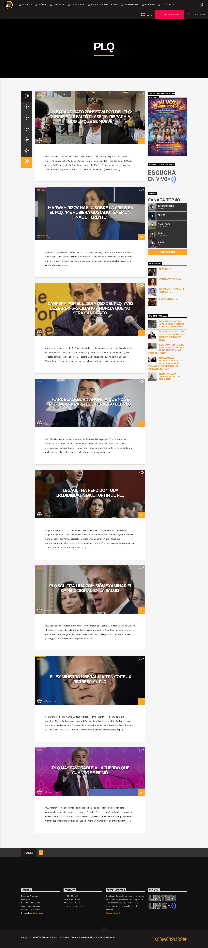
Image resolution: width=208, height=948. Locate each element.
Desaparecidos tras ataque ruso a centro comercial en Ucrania (171, 324)
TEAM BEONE (131, 4)
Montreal (41, 94)
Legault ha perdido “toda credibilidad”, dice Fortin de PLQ (89, 492)
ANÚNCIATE (168, 4)
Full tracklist (167, 252)
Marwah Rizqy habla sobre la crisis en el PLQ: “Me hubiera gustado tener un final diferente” (90, 212)
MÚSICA (43, 4)
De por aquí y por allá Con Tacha (171, 290)
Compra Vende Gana (170, 279)
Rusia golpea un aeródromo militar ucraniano (169, 376)
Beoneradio (38, 913)
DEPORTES (58, 4)
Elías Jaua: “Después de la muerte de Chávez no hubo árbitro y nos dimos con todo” (167, 348)
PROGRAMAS (77, 4)
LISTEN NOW (198, 14)
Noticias (27, 4)
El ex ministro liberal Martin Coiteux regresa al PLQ (90, 679)
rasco (45, 139)
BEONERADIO (42, 235)
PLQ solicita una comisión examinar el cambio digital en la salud (90, 588)
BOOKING (150, 4)
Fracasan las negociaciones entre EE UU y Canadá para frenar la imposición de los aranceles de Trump (166, 363)
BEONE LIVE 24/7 (172, 14)
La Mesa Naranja (168, 299)
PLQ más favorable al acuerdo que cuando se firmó (90, 770)
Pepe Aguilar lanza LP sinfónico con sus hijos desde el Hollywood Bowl (172, 335)
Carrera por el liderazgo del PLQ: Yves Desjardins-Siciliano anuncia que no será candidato (91, 308)
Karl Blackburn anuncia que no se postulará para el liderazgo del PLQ (90, 402)
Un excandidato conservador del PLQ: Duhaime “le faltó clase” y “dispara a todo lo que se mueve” (90, 116)
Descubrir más (112, 913)
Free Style (165, 269)
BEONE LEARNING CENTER (104, 4)
